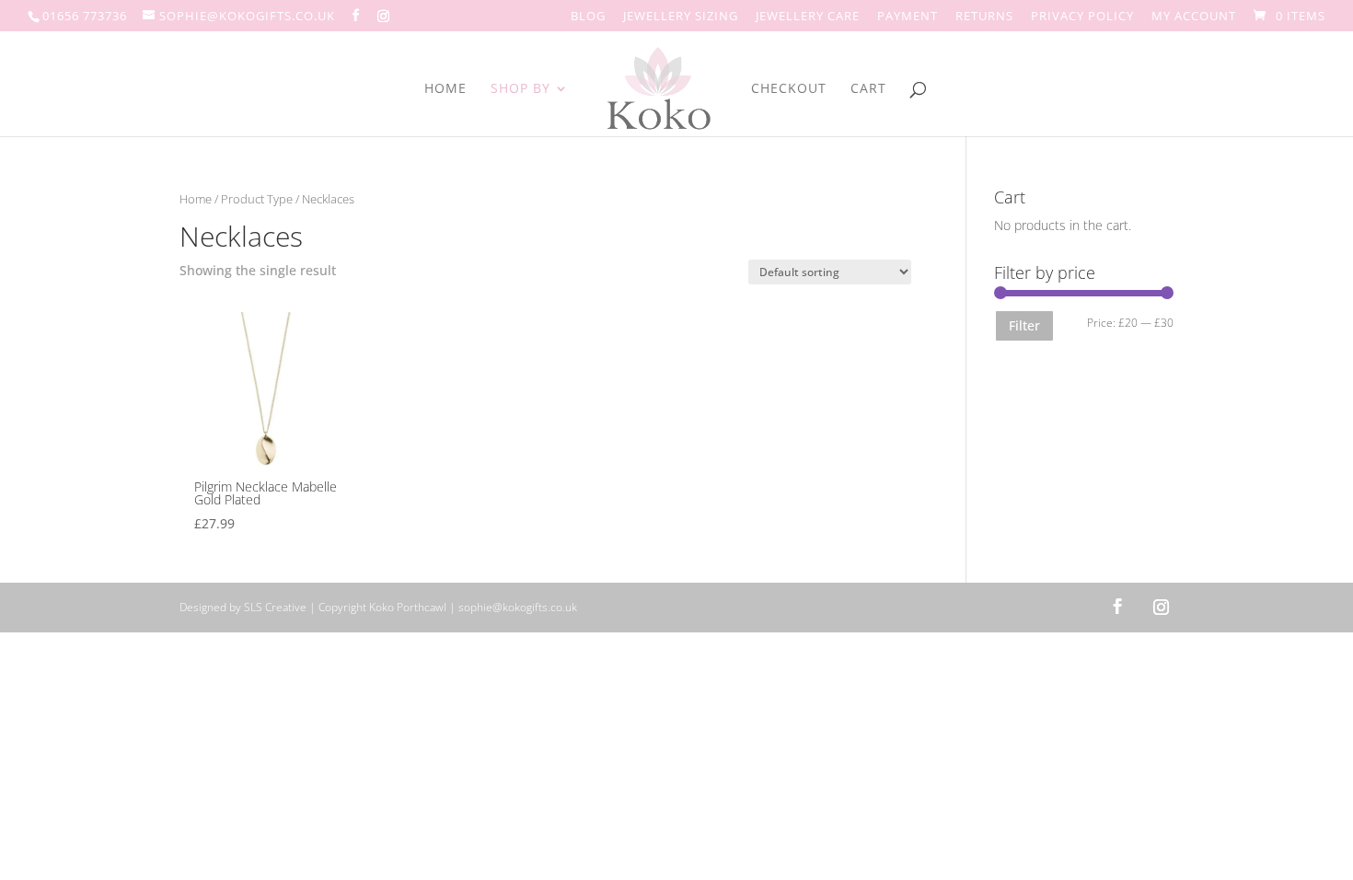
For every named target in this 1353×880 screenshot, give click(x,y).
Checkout (789, 89)
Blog (588, 17)
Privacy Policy (1082, 17)
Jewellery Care (808, 17)
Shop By (520, 89)
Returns (984, 17)
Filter (1024, 325)
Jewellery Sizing (680, 17)
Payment (907, 17)
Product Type (257, 199)
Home (445, 89)
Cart (868, 89)
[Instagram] (383, 15)
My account (1193, 17)
